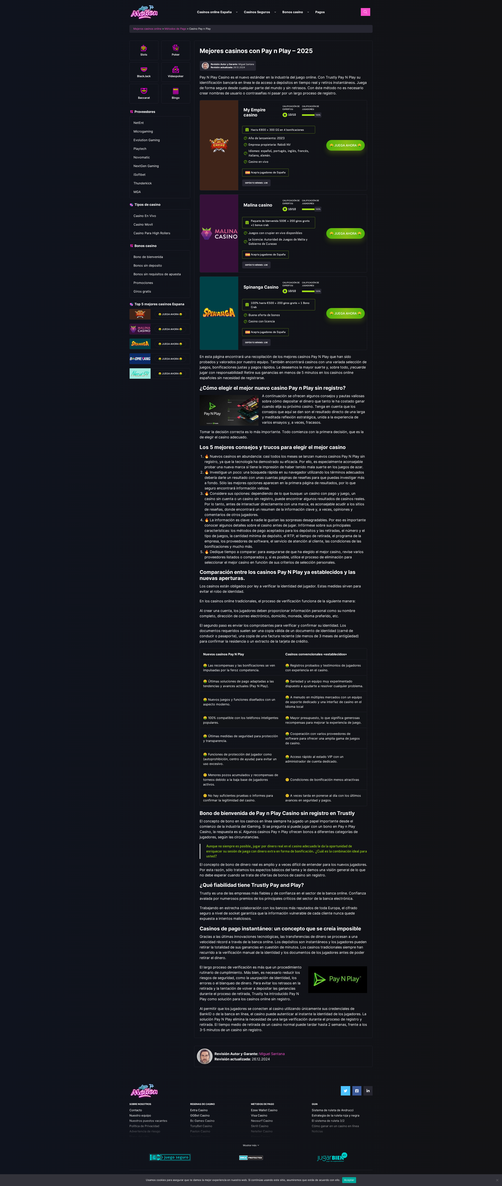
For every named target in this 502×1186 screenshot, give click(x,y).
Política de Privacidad (144, 1126)
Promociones (143, 283)
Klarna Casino (260, 1136)
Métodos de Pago (175, 28)
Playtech (140, 149)
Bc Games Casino (202, 1121)
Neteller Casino (262, 1131)
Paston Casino (200, 1131)
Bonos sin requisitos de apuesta (157, 274)
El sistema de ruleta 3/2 (328, 1121)
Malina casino (258, 205)
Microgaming (143, 131)
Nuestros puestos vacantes (148, 1121)
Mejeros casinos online (147, 28)
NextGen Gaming (146, 166)
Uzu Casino (198, 1142)
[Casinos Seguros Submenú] (275, 12)
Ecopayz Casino (262, 1142)
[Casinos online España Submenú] (237, 12)
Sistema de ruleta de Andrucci (333, 1110)
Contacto (135, 1110)
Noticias (317, 1131)
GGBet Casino (200, 1115)
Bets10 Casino (200, 1136)
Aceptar (349, 1179)
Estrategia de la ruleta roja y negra (335, 1115)
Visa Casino (259, 1115)
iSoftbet (140, 174)
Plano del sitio (139, 1136)
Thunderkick (143, 183)
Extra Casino (199, 1110)
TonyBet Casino (201, 1126)
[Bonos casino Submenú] (308, 12)
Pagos (320, 12)
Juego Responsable (143, 1142)
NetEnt (139, 123)
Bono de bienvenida (148, 257)
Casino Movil (143, 224)
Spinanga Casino (261, 287)
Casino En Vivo (145, 216)
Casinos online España (214, 12)
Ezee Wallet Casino (264, 1110)
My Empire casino (255, 112)
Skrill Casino (259, 1126)
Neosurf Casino (262, 1121)
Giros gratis (142, 291)
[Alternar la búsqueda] (365, 12)
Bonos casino (292, 12)
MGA (137, 192)
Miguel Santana (272, 1054)
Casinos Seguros (257, 12)
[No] (497, 1180)
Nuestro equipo (140, 1115)
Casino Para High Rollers (152, 233)
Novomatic (142, 157)
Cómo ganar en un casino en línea (335, 1126)
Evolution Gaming (147, 140)
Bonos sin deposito (148, 265)
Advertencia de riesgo (144, 1131)
